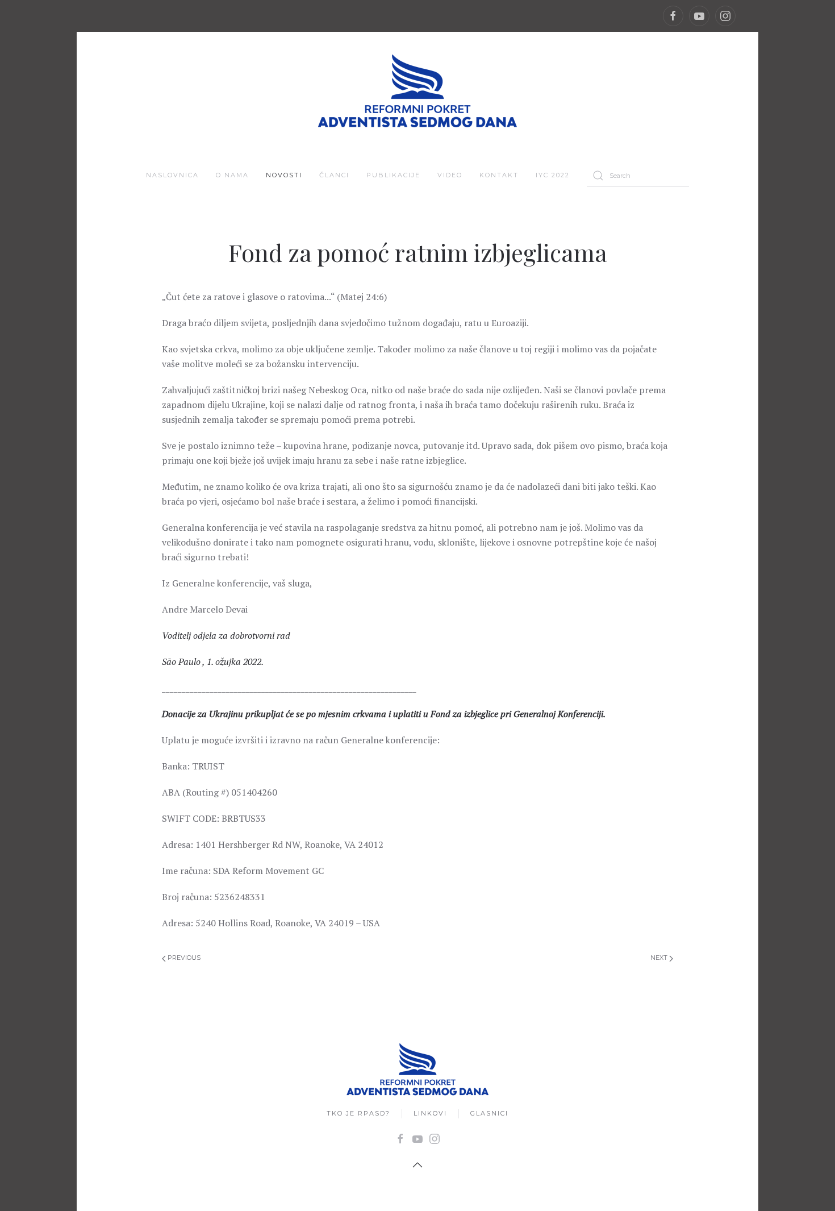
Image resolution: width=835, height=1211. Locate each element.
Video (449, 175)
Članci (334, 175)
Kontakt (499, 175)
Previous (183, 958)
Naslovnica (172, 175)
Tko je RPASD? (358, 1113)
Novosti (284, 175)
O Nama (232, 175)
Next (659, 958)
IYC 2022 (553, 175)
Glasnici (489, 1113)
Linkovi (430, 1113)
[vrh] (417, 1165)
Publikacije (393, 175)
